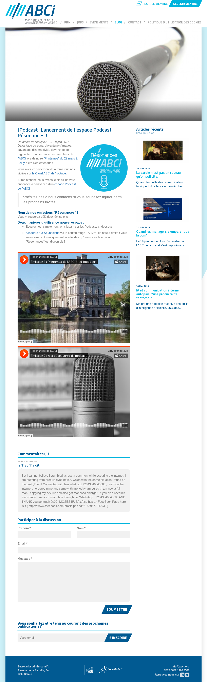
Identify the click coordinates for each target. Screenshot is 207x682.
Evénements (99, 22)
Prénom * (24, 528)
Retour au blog (145, 133)
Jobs (80, 22)
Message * (25, 558)
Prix (67, 22)
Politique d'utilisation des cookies (175, 22)
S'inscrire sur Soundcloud (42, 232)
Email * (22, 543)
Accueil (38, 22)
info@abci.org (180, 666)
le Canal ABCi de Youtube (49, 173)
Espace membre (156, 3)
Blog (118, 22)
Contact (135, 22)
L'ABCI (54, 22)
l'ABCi (22, 158)
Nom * (81, 528)
